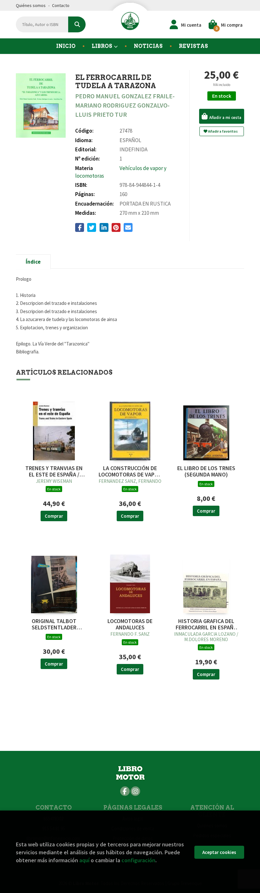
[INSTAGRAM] (135, 791)
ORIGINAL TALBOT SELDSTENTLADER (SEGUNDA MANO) (54, 624)
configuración (138, 860)
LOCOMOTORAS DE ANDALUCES (130, 624)
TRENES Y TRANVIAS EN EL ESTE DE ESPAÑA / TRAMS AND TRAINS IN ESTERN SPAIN (54, 471)
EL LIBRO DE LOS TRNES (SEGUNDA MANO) (206, 471)
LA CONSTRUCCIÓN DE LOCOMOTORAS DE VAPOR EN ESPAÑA (130, 471)
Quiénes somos (31, 5)
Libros (102, 46)
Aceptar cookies (219, 852)
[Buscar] (77, 24)
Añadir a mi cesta (224, 117)
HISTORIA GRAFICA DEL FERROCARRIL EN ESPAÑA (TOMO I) (206, 624)
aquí (84, 860)
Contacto (60, 5)
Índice (33, 261)
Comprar (54, 516)
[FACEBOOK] (125, 791)
